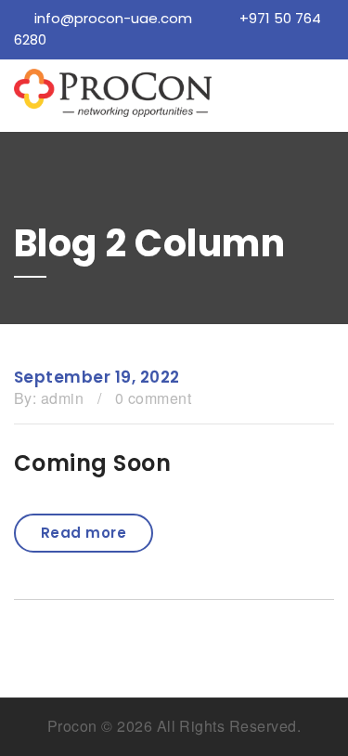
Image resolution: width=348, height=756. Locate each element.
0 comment (153, 398)
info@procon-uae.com (113, 18)
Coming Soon (92, 463)
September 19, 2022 (97, 377)
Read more (83, 532)
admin (62, 398)
